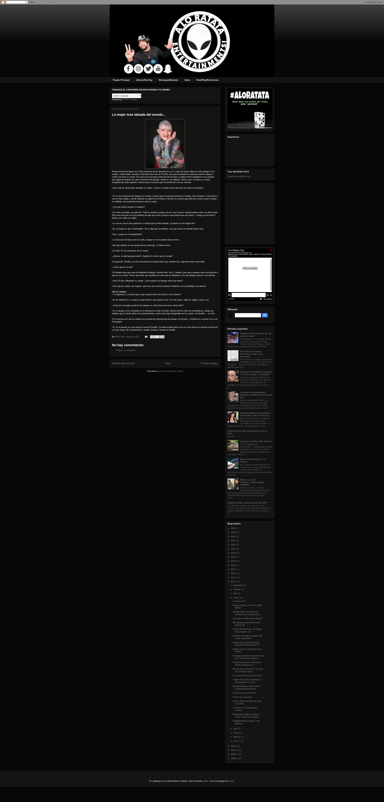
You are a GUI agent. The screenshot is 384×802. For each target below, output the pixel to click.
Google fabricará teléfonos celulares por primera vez (246, 613)
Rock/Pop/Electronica (207, 80)
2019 (233, 557)
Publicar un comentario (126, 350)
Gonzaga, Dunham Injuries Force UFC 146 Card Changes (248, 656)
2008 (233, 758)
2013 (233, 577)
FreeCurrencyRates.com (239, 176)
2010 (233, 750)
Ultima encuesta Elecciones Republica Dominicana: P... (246, 643)
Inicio (168, 363)
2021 (233, 549)
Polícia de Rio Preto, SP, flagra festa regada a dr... (247, 630)
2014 (233, 573)
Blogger (231, 781)
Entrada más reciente (123, 363)
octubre (237, 589)
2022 (233, 544)
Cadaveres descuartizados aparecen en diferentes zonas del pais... (256, 395)
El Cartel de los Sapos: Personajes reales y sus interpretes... (251, 354)
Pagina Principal (121, 80)
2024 (233, 536)
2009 (233, 754)
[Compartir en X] (157, 336)
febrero (237, 737)
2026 (233, 528)
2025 (233, 532)
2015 (233, 569)
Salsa (187, 80)
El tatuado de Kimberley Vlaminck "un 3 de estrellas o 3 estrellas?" (256, 373)
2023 (233, 540)
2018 (233, 561)
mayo (236, 597)
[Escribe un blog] (154, 336)
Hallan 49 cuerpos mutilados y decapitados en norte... (247, 680)
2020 (233, 553)
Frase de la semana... (243, 697)
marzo (236, 733)
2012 (233, 581)
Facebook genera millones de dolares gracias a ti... (247, 663)
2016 (233, 565)
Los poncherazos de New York (247, 675)
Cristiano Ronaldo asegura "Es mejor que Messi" (247, 636)
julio (235, 593)
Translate (133, 99)
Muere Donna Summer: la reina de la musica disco (248, 670)
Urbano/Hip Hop (144, 80)
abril (235, 728)
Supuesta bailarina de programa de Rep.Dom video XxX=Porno (255, 414)
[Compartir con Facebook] (160, 336)
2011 (233, 746)
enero (236, 741)
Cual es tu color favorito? (244, 693)
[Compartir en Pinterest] (162, 336)
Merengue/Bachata (168, 80)
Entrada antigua (209, 363)
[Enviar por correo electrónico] (151, 336)
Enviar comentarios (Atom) (171, 371)
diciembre (238, 585)
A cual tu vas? (239, 601)
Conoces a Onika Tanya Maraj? (248, 618)
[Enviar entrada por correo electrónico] (146, 336)
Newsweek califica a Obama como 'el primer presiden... (246, 715)
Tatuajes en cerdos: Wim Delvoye (256, 441)
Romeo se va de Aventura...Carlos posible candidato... (252, 482)
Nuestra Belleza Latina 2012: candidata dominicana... (246, 687)
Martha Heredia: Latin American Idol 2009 (247, 503)
